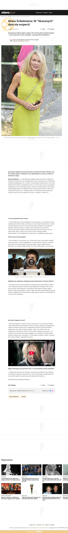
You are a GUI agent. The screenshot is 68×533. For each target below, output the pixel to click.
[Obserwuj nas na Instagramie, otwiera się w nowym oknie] (52, 390)
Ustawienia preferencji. (44, 527)
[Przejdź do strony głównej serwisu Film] (12, 13)
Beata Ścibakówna (14, 396)
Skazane (24, 396)
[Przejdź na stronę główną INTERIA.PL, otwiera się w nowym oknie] (6, 13)
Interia (2, 16)
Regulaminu (27, 527)
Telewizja (9, 16)
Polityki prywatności (36, 527)
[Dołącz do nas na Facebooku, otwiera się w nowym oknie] (50, 390)
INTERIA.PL (56, 527)
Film (6, 16)
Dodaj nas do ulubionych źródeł (25, 41)
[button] (39, 12)
